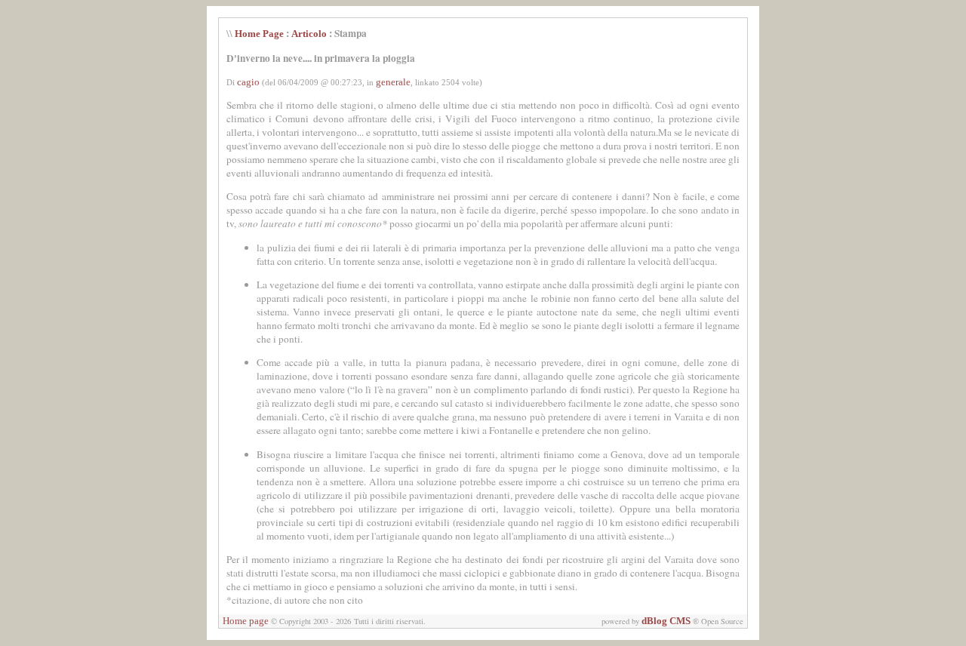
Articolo (309, 33)
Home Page (259, 33)
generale (393, 82)
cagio (248, 82)
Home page (246, 620)
